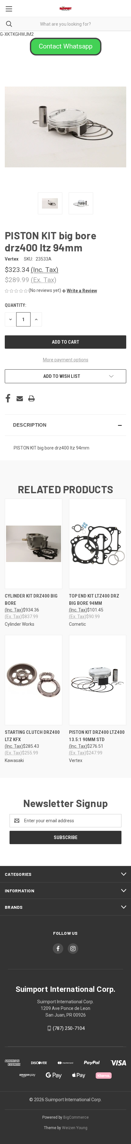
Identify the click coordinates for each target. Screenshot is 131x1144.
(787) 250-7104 (69, 1028)
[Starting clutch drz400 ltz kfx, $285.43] (33, 680)
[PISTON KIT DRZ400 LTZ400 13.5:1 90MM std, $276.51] (97, 680)
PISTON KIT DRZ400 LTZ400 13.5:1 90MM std (97, 735)
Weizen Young (74, 1128)
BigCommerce (76, 1117)
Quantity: (15, 305)
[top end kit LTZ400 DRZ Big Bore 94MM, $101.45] (97, 544)
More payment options (65, 359)
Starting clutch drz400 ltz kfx (32, 735)
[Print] (31, 398)
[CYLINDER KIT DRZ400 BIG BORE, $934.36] (33, 544)
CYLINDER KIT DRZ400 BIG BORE (31, 599)
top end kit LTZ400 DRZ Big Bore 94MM (94, 599)
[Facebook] (8, 398)
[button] (65, 46)
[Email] (20, 398)
